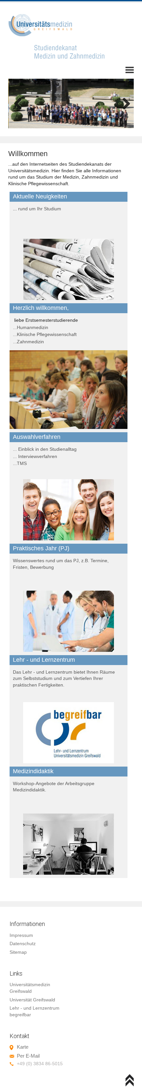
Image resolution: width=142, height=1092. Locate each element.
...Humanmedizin (30, 327)
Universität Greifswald (32, 999)
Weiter (123, 104)
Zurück (18, 104)
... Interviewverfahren (35, 456)
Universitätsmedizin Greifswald (30, 988)
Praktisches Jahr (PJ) (41, 548)
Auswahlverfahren (36, 437)
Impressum (21, 935)
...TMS (20, 463)
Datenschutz (23, 943)
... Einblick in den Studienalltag (45, 449)
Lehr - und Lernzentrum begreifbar (34, 1011)
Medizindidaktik (33, 771)
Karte (22, 1047)
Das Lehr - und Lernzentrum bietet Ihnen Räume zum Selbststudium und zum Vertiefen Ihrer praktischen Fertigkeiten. (64, 678)
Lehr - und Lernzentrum (44, 659)
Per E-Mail (28, 1056)
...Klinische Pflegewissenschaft (45, 334)
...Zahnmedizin (28, 341)
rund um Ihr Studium (39, 208)
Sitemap (18, 952)
